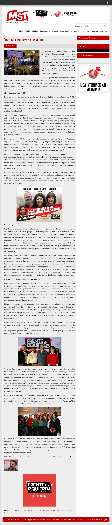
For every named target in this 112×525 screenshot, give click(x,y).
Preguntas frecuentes (99, 31)
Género (55, 31)
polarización (61, 510)
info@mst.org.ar (101, 520)
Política (28, 31)
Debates (85, 31)
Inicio (21, 31)
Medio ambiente (66, 31)
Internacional (45, 31)
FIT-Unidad (32, 510)
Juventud (77, 31)
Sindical (35, 31)
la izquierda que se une (47, 510)
